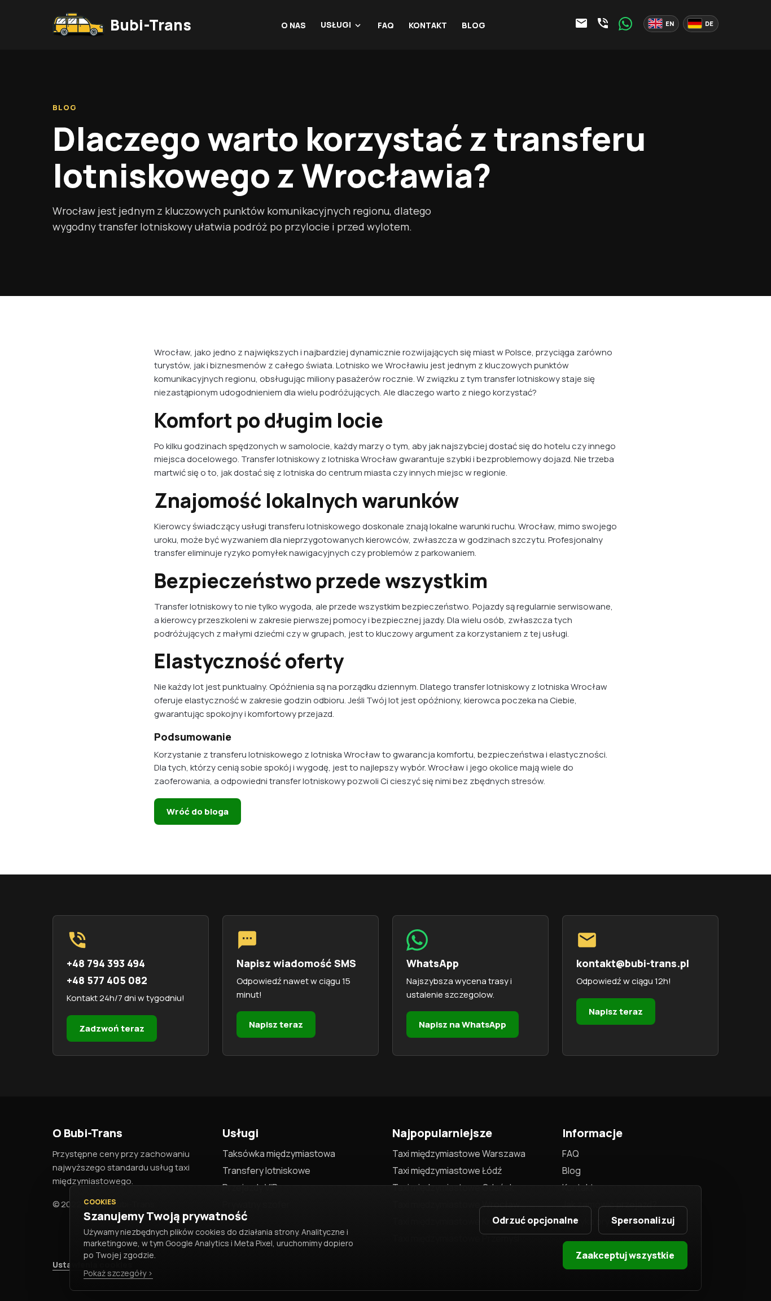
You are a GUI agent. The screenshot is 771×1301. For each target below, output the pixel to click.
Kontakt (428, 25)
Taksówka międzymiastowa (278, 1153)
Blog (473, 25)
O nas (293, 25)
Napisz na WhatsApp (462, 1024)
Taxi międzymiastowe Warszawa (458, 1153)
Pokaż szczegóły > (118, 1273)
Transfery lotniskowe (266, 1170)
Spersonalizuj (642, 1220)
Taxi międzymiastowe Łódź (447, 1170)
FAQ (386, 25)
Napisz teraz (276, 1024)
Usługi (342, 24)
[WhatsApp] (625, 24)
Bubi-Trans (150, 25)
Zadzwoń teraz (111, 1028)
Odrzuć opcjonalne (535, 1220)
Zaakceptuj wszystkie (625, 1255)
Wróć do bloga (198, 811)
